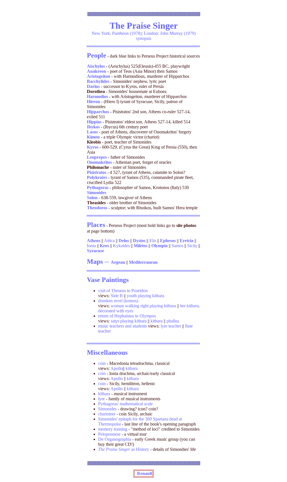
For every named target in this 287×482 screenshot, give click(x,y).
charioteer (106, 413)
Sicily (192, 245)
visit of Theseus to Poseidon (123, 290)
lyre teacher (171, 326)
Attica (109, 240)
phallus (172, 321)
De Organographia (114, 439)
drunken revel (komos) (118, 300)
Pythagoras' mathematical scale (125, 403)
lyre (101, 398)
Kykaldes (121, 245)
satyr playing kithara (129, 321)
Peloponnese (109, 434)
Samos (177, 245)
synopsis (143, 38)
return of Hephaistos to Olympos (127, 315)
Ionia (91, 245)
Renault (143, 473)
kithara (157, 321)
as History (123, 449)
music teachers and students (122, 326)
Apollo (116, 368)
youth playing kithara (145, 295)
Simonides (107, 408)
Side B (117, 295)
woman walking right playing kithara (143, 305)
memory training (113, 429)
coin (102, 363)
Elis (152, 240)
